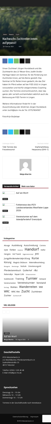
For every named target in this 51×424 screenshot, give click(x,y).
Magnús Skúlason (20, 262)
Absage (7, 245)
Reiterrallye (8, 274)
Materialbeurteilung (36, 262)
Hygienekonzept (28, 254)
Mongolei (7, 266)
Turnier (32, 278)
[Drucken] (27, 60)
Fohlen (13, 250)
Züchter (7, 295)
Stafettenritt (9, 279)
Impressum (34, 417)
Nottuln (23, 266)
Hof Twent (16, 254)
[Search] (47, 3)
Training (19, 278)
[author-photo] (25, 171)
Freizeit (5, 222)
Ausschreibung (31, 245)
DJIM (6, 250)
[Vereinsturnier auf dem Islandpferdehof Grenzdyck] (8, 219)
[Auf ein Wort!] (8, 196)
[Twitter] (10, 60)
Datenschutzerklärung (20, 417)
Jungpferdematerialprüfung (17, 258)
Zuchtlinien (36, 291)
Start (2, 9)
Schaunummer (31, 274)
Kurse (35, 258)
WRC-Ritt (15, 291)
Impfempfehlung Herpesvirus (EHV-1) (40, 148)
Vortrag (6, 287)
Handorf (32, 249)
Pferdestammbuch (12, 270)
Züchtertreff (17, 296)
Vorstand (41, 283)
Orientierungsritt (34, 266)
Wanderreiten (28, 286)
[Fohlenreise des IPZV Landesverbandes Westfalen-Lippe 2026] (8, 207)
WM (41, 287)
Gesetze (20, 250)
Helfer (43, 250)
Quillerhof (27, 270)
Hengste (7, 254)
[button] (4, 3)
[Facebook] (4, 60)
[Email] (22, 60)
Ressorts (11, 34)
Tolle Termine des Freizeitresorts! (9, 148)
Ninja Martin (25, 174)
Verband (42, 279)
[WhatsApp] (16, 60)
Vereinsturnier (26, 282)
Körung (7, 262)
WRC (7, 291)
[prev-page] (4, 228)
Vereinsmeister (10, 283)
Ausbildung (17, 245)
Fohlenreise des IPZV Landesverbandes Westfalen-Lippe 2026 (32, 208)
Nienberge (15, 266)
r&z (36, 270)
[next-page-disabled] (8, 311)
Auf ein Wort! (22, 193)
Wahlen (13, 287)
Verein (9, 9)
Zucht (17, 34)
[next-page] (8, 228)
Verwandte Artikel (11, 186)
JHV (37, 254)
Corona (43, 245)
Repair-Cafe (19, 274)
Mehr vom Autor (28, 186)
